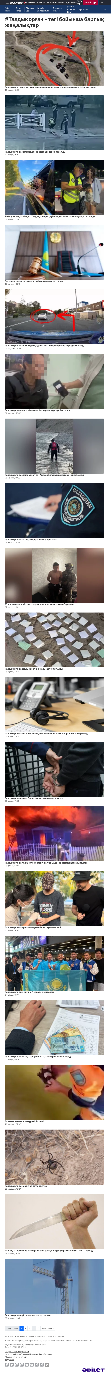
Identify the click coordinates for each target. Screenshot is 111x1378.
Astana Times (8, 9)
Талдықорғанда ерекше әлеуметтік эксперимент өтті (33, 927)
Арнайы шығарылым (43, 9)
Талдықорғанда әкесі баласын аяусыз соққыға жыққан (34, 798)
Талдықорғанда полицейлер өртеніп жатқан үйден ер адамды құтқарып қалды (46, 862)
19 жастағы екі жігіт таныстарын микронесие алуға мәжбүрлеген (39, 604)
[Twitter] (11, 1364)
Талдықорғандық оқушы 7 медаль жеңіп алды (29, 992)
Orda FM (80, 2)
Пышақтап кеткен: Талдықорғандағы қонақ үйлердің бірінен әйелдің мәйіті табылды (49, 1250)
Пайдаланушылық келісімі (17, 1351)
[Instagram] (16, 1364)
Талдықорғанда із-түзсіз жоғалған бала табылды (31, 539)
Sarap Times (18, 9)
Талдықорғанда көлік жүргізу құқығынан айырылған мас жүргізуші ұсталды (45, 345)
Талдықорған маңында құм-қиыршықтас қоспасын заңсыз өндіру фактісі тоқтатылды (51, 87)
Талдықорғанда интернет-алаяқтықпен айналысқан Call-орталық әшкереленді (46, 733)
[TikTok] (36, 1364)
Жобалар (34, 2)
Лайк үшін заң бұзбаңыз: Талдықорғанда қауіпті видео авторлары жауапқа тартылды (50, 216)
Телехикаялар (48, 2)
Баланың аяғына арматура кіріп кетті (24, 1121)
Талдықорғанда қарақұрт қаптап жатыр (26, 1186)
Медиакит (9, 1359)
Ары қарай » (48, 1328)
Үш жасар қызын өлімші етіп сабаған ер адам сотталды (34, 281)
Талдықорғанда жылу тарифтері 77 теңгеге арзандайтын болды (38, 1056)
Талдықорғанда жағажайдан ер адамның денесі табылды (35, 151)
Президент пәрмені (57, 9)
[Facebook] (7, 1364)
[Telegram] (26, 1364)
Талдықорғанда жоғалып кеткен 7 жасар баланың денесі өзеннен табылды (44, 475)
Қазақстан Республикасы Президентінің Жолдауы (28, 1354)
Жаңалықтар (21, 2)
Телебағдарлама (67, 2)
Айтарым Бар (30, 9)
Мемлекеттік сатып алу (16, 1357)
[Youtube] (31, 1364)
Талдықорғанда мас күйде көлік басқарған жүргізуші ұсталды (37, 410)
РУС (102, 3)
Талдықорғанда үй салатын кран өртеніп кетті (29, 1315)
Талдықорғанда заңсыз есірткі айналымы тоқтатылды (34, 668)
